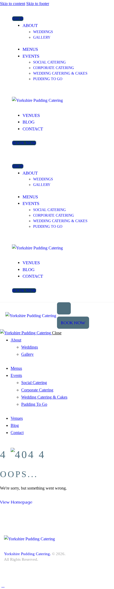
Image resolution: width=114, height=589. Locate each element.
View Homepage (16, 502)
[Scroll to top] (3, 585)
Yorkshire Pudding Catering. (27, 554)
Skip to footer (37, 3)
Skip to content (12, 3)
